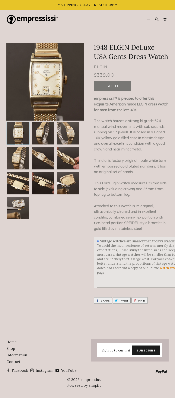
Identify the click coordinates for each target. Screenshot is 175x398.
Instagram (44, 370)
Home (11, 342)
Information (16, 355)
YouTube (68, 370)
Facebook (19, 370)
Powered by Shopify (84, 385)
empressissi (91, 379)
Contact (13, 361)
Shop (10, 348)
